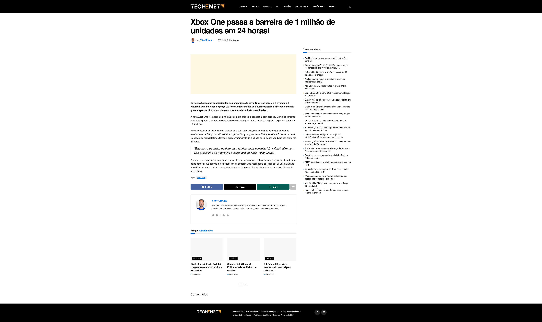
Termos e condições (269, 311)
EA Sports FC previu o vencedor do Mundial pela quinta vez (277, 267)
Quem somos (237, 311)
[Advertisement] (243, 74)
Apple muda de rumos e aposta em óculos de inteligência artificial (325, 80)
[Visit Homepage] (207, 6)
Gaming (267, 6)
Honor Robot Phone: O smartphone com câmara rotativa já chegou (326, 191)
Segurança (301, 6)
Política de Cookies (262, 315)
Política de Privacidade (241, 315)
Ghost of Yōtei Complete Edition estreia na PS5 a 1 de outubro (241, 267)
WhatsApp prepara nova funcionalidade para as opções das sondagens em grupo (326, 177)
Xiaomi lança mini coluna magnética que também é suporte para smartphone (327, 129)
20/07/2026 (270, 274)
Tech (254, 6)
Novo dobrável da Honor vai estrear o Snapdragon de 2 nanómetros (327, 115)
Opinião (287, 6)
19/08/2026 (196, 274)
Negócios (317, 6)
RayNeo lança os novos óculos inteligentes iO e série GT (326, 59)
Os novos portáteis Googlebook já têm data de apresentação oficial (325, 122)
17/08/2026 (233, 274)
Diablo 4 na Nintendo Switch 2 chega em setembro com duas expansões (206, 267)
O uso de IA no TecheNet (282, 315)
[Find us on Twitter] (324, 312)
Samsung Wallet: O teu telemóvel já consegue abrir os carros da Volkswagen (327, 143)
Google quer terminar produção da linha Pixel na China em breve (326, 156)
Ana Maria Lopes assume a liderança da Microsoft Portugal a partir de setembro (327, 149)
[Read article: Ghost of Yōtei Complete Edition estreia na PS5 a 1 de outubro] (243, 249)
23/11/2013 (223, 40)
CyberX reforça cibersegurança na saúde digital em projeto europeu (328, 101)
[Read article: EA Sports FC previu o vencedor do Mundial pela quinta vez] (280, 249)
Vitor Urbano (206, 40)
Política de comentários (289, 311)
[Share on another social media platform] (293, 187)
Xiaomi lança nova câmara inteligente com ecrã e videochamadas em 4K (327, 170)
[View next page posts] (246, 284)
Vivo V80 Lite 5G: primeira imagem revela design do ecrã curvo (326, 184)
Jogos (236, 40)
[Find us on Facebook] (317, 312)
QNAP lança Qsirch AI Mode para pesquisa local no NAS (328, 163)
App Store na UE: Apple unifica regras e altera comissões (325, 87)
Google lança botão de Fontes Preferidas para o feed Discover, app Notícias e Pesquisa (326, 66)
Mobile (243, 6)
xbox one (201, 177)
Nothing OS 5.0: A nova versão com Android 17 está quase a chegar (326, 73)
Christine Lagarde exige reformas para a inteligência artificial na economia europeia (324, 136)
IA (277, 6)
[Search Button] (350, 6)
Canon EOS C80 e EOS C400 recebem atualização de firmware (327, 94)
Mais (331, 6)
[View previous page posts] (241, 284)
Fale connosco (252, 311)
